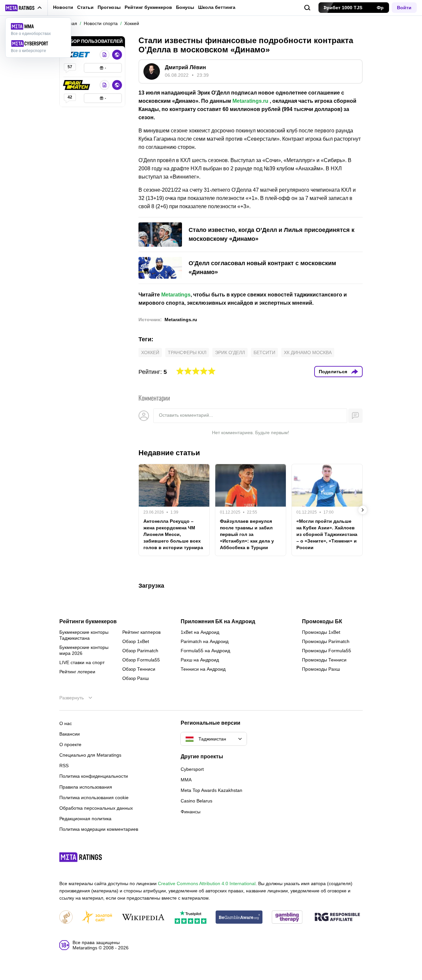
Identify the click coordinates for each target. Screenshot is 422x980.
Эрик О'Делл (230, 352)
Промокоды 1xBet (321, 632)
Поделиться (333, 371)
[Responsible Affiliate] (337, 917)
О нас (65, 723)
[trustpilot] (190, 917)
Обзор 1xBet (135, 641)
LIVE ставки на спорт (82, 662)
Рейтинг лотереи (77, 671)
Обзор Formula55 (141, 659)
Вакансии (69, 734)
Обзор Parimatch (140, 650)
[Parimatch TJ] (77, 85)
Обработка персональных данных (96, 808)
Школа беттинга (216, 7)
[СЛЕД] (362, 510)
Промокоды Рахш (321, 669)
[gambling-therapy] (287, 917)
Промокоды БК (322, 621)
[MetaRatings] (80, 857)
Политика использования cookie (94, 797)
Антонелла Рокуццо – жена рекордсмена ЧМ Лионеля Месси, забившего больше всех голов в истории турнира (173, 534)
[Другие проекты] (23, 8)
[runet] (66, 917)
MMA (186, 779)
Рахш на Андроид (200, 659)
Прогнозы (109, 7)
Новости (63, 7)
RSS (64, 765)
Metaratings (176, 294)
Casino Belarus (196, 800)
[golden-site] (97, 917)
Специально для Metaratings (90, 755)
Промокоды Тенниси (324, 659)
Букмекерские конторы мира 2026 (83, 650)
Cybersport (192, 769)
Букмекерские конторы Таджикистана (83, 635)
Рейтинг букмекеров (148, 7)
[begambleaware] (239, 917)
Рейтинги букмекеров (88, 621)
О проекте (70, 744)
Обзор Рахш (135, 678)
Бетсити (264, 352)
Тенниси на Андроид (203, 669)
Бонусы (185, 7)
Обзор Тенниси (138, 669)
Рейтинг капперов (141, 632)
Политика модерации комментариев (98, 829)
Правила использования (85, 787)
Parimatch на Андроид (204, 641)
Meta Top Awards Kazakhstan (211, 790)
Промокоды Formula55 (326, 650)
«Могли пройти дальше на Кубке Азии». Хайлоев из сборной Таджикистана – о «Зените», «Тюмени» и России (326, 534)
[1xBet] (77, 55)
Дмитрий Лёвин (185, 67)
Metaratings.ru (250, 101)
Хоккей (150, 352)
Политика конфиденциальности (93, 776)
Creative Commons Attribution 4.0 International (207, 883)
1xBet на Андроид (200, 632)
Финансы (190, 811)
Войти (404, 7)
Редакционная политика (85, 818)
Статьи (85, 7)
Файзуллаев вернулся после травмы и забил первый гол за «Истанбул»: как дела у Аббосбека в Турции (247, 534)
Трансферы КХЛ (187, 352)
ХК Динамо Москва (308, 352)
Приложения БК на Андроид (218, 621)
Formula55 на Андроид (205, 650)
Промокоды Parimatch (325, 641)
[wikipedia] (143, 917)
